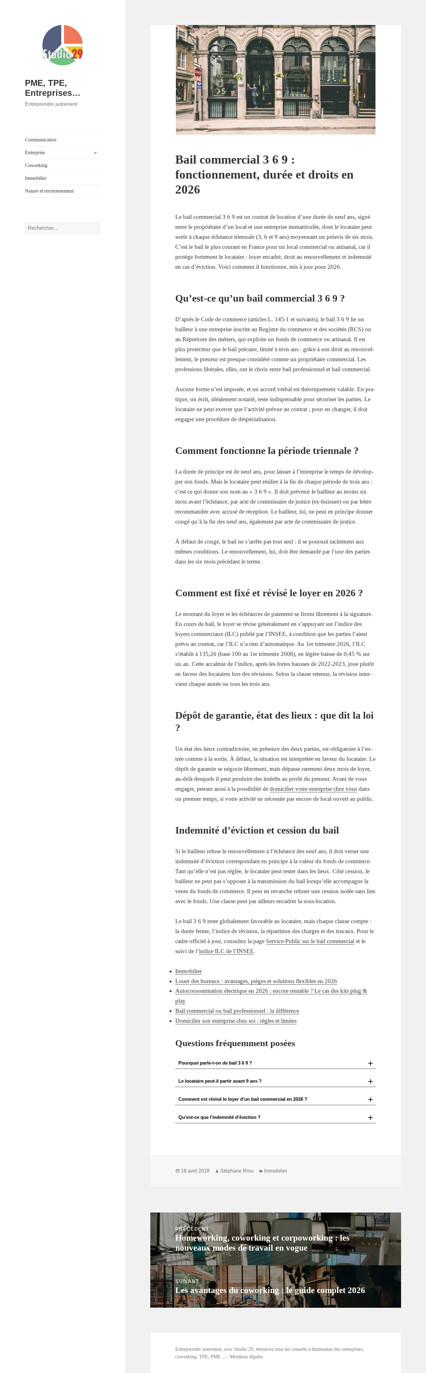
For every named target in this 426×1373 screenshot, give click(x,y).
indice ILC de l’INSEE (226, 951)
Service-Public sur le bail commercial (310, 941)
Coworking (36, 165)
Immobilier (35, 178)
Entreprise (35, 152)
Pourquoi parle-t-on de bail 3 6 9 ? (215, 1062)
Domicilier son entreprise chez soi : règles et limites (236, 1020)
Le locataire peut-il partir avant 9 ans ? (220, 1081)
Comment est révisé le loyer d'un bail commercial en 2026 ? (242, 1099)
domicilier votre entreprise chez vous (313, 788)
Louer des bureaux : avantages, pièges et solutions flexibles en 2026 (256, 981)
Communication (40, 139)
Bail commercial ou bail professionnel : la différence (237, 1010)
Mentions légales (246, 1356)
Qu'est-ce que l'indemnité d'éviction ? (219, 1117)
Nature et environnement (49, 191)
